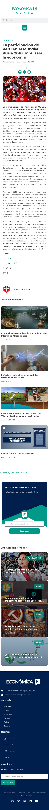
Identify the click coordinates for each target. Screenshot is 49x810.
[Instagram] (25, 13)
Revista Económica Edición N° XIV (17, 453)
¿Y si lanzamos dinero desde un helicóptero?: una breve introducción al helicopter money (24, 657)
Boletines (7, 726)
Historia (6, 757)
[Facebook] (17, 13)
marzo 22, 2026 (6, 340)
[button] (25, 28)
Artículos (7, 710)
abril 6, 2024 (9, 605)
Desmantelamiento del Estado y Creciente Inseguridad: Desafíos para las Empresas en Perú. (22, 573)
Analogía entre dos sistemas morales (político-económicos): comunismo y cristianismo (21, 629)
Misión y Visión (9, 751)
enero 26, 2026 (6, 382)
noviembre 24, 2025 (8, 420)
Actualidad (8, 40)
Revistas (7, 718)
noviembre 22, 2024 (8, 457)
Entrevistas (7, 714)
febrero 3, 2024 (10, 661)
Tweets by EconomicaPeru (13, 472)
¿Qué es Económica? (11, 739)
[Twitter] (21, 13)
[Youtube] (32, 13)
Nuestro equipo (9, 745)
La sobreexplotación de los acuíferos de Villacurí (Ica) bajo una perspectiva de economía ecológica (21, 416)
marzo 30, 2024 (10, 633)
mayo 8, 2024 (10, 576)
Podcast (6, 722)
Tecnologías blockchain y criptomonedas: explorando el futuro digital (24, 601)
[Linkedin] (28, 13)
